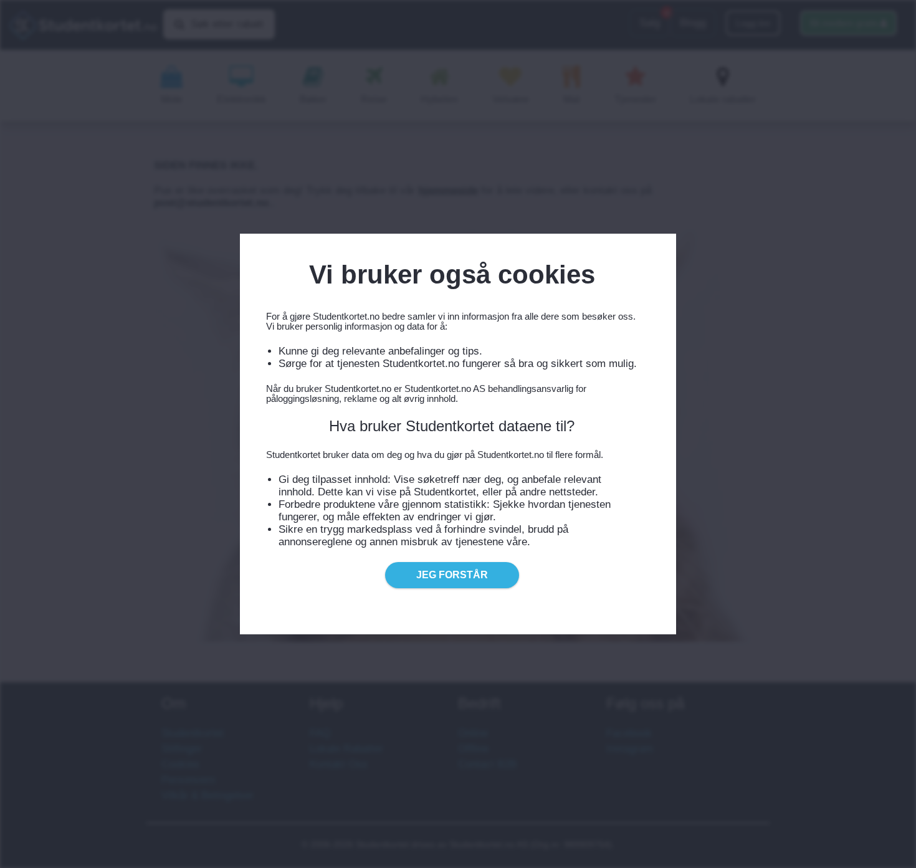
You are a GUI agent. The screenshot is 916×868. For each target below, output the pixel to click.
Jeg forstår (452, 575)
